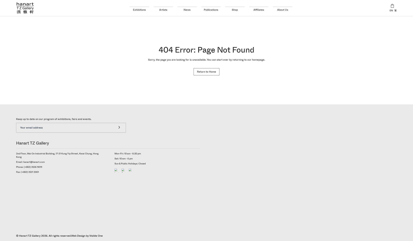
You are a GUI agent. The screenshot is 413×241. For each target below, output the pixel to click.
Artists (163, 9)
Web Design (78, 235)
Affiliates (258, 9)
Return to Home (206, 71)
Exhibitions (139, 9)
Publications (211, 9)
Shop (235, 9)
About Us (282, 9)
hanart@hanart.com (34, 162)
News (187, 9)
